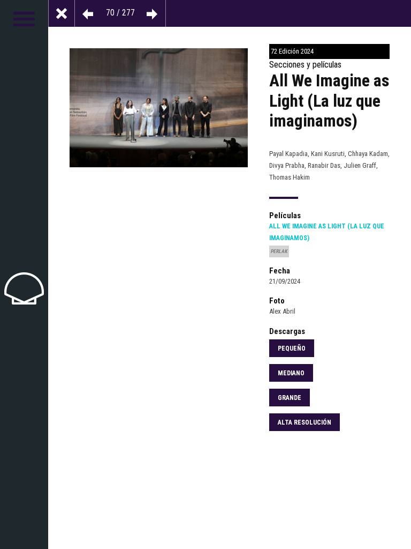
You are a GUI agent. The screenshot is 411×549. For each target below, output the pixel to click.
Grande (289, 398)
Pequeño (292, 348)
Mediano (291, 373)
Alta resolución (304, 422)
